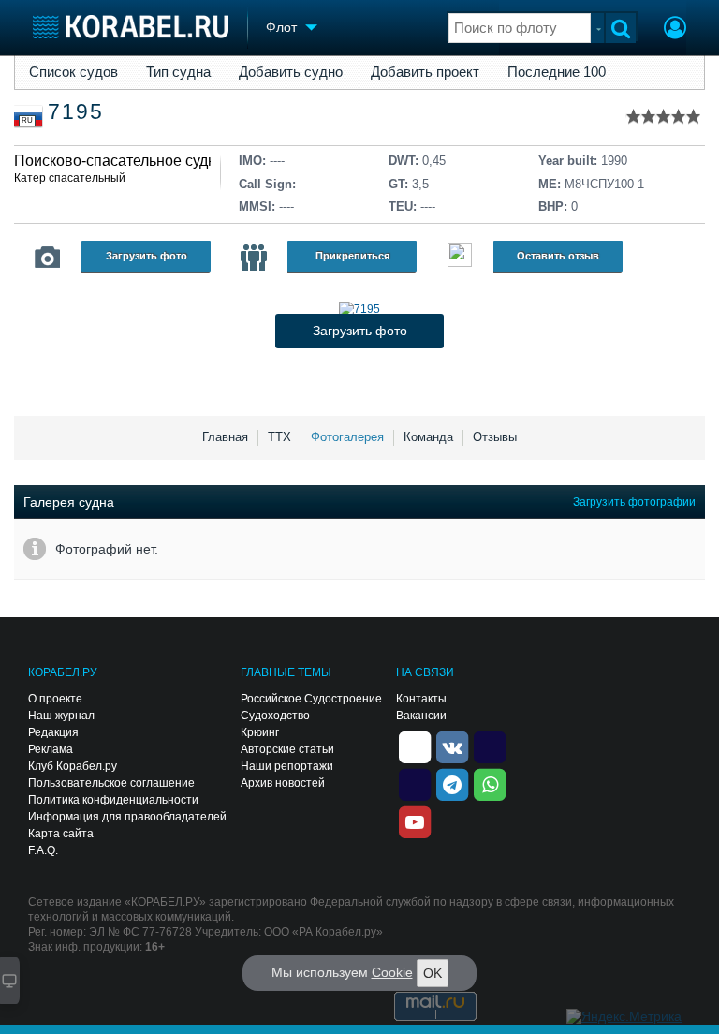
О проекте (55, 698)
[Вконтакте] (452, 745)
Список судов (73, 72)
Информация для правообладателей (127, 816)
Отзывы (495, 437)
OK (432, 973)
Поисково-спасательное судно (119, 161)
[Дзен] (414, 745)
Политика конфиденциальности (113, 799)
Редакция (53, 732)
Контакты (421, 698)
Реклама (50, 749)
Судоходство (275, 715)
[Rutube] (489, 745)
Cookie (392, 972)
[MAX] (414, 783)
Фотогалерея (347, 437)
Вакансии (421, 715)
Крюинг (260, 732)
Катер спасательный (69, 178)
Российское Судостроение (311, 698)
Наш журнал (61, 715)
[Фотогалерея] (47, 257)
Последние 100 (556, 72)
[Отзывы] (459, 257)
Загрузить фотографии (634, 502)
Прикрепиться (352, 255)
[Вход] (675, 30)
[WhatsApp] (489, 783)
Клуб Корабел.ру (72, 766)
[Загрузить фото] (359, 309)
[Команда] (253, 257)
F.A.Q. (43, 850)
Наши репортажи (287, 766)
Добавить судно (291, 72)
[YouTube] (414, 820)
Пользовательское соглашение (111, 783)
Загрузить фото (146, 255)
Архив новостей (283, 783)
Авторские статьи (287, 749)
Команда (428, 437)
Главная (225, 437)
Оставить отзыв (558, 255)
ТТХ (279, 437)
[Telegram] (452, 783)
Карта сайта (61, 833)
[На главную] (130, 26)
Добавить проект (425, 72)
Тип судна (178, 72)
